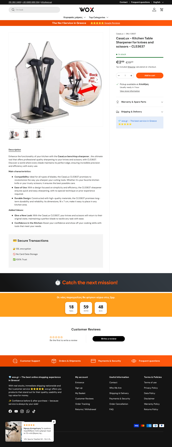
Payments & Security (119, 398)
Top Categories (97, 17)
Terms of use (150, 382)
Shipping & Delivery (119, 393)
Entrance (79, 382)
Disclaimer (149, 398)
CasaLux (119, 33)
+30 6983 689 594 (31, 2)
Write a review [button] (108, 338)
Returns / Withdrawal (85, 409)
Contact (124, 2)
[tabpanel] (56, 191)
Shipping (131, 67)
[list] (56, 79)
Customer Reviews (84, 398)
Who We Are (115, 387)
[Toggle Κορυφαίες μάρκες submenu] (84, 17)
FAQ (111, 409)
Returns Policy (151, 409)
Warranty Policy (152, 404)
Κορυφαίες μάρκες (73, 17)
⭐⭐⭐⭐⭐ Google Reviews (105, 23)
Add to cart (150, 75)
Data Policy (149, 393)
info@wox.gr (46, 2)
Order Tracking (82, 404)
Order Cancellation (118, 404)
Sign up (79, 387)
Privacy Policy (151, 387)
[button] (162, 10)
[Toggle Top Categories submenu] (107, 17)
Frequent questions (140, 2)
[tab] (15, 150)
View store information (130, 91)
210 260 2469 (15, 2)
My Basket (80, 393)
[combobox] (34, 10)
